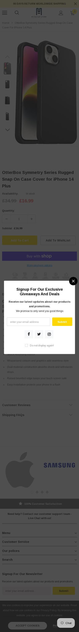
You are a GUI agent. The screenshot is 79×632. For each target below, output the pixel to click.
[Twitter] (39, 334)
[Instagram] (49, 334)
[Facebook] (29, 334)
